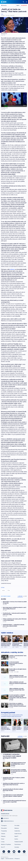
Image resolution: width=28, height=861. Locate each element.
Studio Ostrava (18, 833)
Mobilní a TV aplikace (6, 844)
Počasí (2, 839)
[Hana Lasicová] (14, 25)
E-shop (2, 841)
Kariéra (16, 839)
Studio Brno (17, 831)
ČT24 (2, 14)
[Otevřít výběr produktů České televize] (26, 2)
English (2, 858)
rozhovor (12, 269)
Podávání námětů (19, 841)
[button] (14, 99)
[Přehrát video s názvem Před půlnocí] (14, 99)
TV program (4, 825)
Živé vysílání (4, 828)
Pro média (17, 825)
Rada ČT (16, 836)
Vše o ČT (3, 847)
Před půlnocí (3, 107)
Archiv (3, 590)
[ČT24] (3, 2)
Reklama (17, 828)
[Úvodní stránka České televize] (7, 810)
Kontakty (17, 847)
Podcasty (3, 836)
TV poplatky (4, 831)
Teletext (3, 833)
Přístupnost (17, 858)
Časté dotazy (18, 844)
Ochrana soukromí (9, 858)
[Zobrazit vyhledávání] (23, 2)
